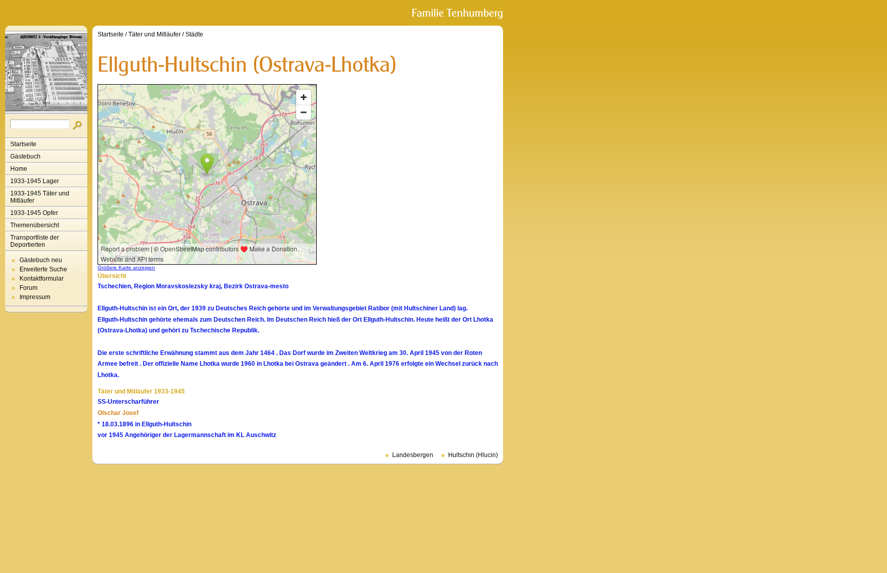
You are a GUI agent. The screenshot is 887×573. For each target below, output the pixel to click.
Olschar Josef (118, 413)
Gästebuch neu (41, 260)
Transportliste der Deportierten (34, 241)
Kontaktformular (42, 278)
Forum (28, 287)
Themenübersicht (34, 225)
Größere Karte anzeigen (126, 267)
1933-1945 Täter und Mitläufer (39, 197)
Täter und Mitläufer (154, 34)
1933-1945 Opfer (34, 212)
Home (18, 168)
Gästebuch (25, 156)
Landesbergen (412, 455)
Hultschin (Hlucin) (473, 455)
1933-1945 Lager (34, 181)
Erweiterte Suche (43, 269)
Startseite (23, 144)
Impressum (35, 297)
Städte (194, 34)
